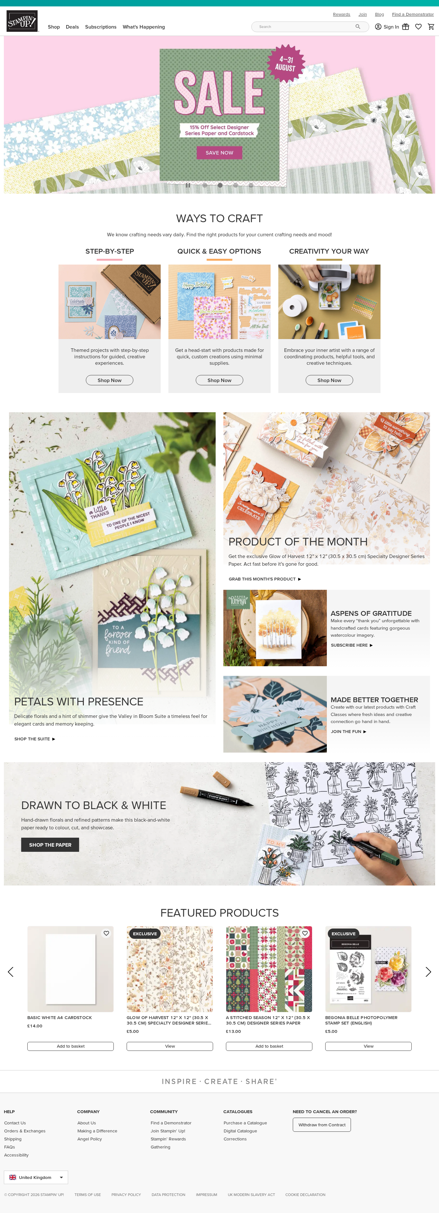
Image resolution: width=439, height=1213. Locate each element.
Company (88, 1111)
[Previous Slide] (11, 978)
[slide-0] (204, 183)
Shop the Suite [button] (32, 737)
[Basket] (431, 27)
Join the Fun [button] (346, 729)
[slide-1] (220, 183)
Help (9, 1111)
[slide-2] (235, 183)
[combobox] (310, 27)
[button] (405, 27)
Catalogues (237, 1111)
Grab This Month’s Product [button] (262, 577)
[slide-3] (251, 183)
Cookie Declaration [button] (305, 1194)
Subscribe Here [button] (349, 643)
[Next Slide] (428, 978)
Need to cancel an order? (325, 1111)
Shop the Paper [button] (50, 843)
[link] (418, 27)
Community (164, 1111)
